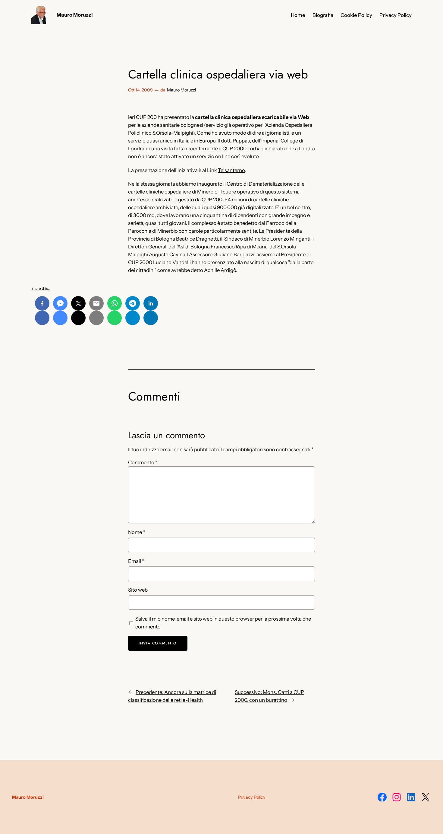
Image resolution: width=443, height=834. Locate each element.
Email (136, 561)
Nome (136, 532)
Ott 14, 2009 (140, 90)
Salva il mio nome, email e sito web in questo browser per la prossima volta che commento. (223, 623)
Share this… (40, 288)
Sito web (138, 590)
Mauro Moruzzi (75, 15)
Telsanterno (231, 170)
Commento (142, 462)
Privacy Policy (251, 797)
